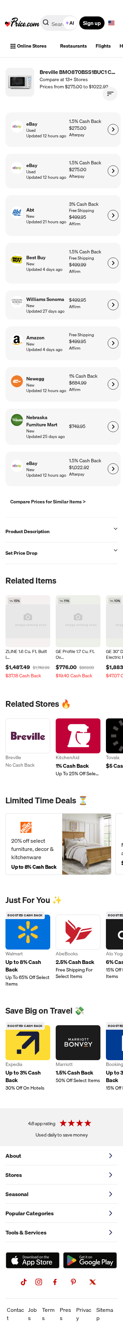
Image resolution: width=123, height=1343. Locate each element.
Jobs (32, 1313)
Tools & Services (25, 1232)
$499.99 (77, 264)
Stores (13, 1174)
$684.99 (77, 383)
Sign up (92, 23)
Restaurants (73, 46)
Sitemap (104, 1313)
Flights (103, 46)
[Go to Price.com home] (22, 23)
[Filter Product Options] (110, 94)
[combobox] (59, 23)
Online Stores (31, 46)
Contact (15, 1313)
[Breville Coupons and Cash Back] (27, 747)
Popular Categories (29, 1213)
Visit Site (113, 129)
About (13, 1155)
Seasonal (16, 1194)
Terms (48, 1313)
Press (65, 1313)
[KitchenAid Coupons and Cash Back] (78, 747)
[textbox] (111, 23)
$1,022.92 (79, 467)
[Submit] (46, 24)
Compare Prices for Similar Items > (48, 501)
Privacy (83, 1313)
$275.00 (77, 128)
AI (71, 23)
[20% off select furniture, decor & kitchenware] (58, 844)
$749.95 (77, 426)
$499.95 (77, 217)
